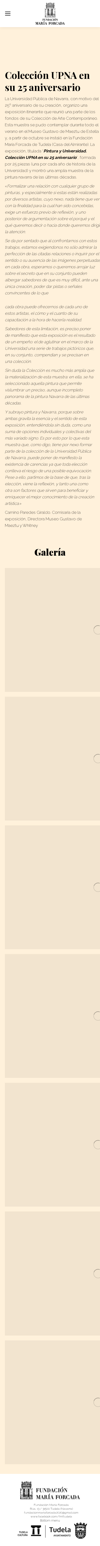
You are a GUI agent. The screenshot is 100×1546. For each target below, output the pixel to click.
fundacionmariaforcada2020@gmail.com (51, 1512)
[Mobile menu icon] (8, 13)
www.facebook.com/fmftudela (51, 1516)
